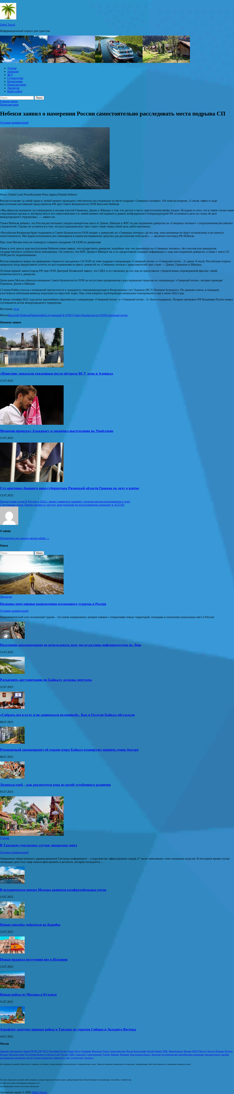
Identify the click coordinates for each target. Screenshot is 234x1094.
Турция (106, 1054)
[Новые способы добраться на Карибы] (12, 917)
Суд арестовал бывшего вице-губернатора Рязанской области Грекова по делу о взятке (69, 488)
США (72, 1054)
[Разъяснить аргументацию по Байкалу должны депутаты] (12, 672)
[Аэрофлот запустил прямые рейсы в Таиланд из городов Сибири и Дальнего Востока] (12, 1022)
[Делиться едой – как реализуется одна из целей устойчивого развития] (12, 777)
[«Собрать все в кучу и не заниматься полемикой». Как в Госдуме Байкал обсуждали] (12, 707)
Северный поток (117, 315)
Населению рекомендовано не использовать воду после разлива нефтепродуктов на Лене (70, 645)
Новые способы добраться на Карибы (30, 925)
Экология (13, 88)
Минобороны (176, 1051)
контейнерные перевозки (191, 1054)
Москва (187, 1051)
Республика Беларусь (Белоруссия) (42, 1054)
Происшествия (16, 84)
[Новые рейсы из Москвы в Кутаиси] (12, 987)
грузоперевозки (169, 1054)
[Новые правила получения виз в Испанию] (12, 952)
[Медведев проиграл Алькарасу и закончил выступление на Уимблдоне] (32, 423)
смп (67, 1057)
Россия (64, 1054)
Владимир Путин (57, 1051)
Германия (86, 1051)
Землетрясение (118, 1051)
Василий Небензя (19, 315)
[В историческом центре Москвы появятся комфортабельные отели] (12, 882)
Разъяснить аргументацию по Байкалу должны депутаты (46, 680)
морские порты (212, 1054)
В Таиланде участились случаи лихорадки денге (38, 845)
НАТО (195, 1051)
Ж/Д (10, 74)
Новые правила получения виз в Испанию (34, 959)
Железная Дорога (101, 1051)
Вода (77, 1051)
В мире (70, 1051)
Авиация (12, 71)
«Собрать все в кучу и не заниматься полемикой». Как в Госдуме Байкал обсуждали (67, 715)
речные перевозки (42, 1057)
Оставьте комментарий (14, 122)
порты (29, 1057)
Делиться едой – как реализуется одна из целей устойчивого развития (55, 785)
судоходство (76, 1057)
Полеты (229, 1051)
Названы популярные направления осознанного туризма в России (53, 604)
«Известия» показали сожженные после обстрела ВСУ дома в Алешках (56, 373)
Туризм (11, 68)
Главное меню (9, 101)
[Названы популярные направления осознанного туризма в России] (32, 593)
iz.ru (16, 309)
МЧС (165, 1051)
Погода (203, 1051)
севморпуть (59, 1057)
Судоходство (15, 78)
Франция (124, 1054)
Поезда (211, 1051)
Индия (129, 1051)
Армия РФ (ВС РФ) (32, 1051)
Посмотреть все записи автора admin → (24, 538)
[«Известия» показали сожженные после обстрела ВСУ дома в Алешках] (32, 366)
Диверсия (36, 315)
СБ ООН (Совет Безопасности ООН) (84, 315)
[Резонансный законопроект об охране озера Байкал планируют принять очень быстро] (12, 742)
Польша (4, 1054)
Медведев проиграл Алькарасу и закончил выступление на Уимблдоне (56, 431)
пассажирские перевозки (12, 1057)
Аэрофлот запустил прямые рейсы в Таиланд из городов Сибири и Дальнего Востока (68, 1029)
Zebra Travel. (8, 24)
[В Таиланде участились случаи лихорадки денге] (32, 834)
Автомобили (16, 1051)
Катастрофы (140, 1051)
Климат (158, 1051)
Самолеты (80, 1054)
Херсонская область (140, 1054)
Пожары (219, 1051)
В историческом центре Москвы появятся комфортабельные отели (53, 890)
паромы (225, 1054)
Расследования (51, 315)
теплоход (88, 1057)
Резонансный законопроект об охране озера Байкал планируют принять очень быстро (69, 750)
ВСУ (45, 1051)
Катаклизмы (15, 81)
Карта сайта (14, 91)
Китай (150, 1051)
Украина (115, 1054)
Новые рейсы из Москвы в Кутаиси (28, 994)
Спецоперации (94, 1054)
